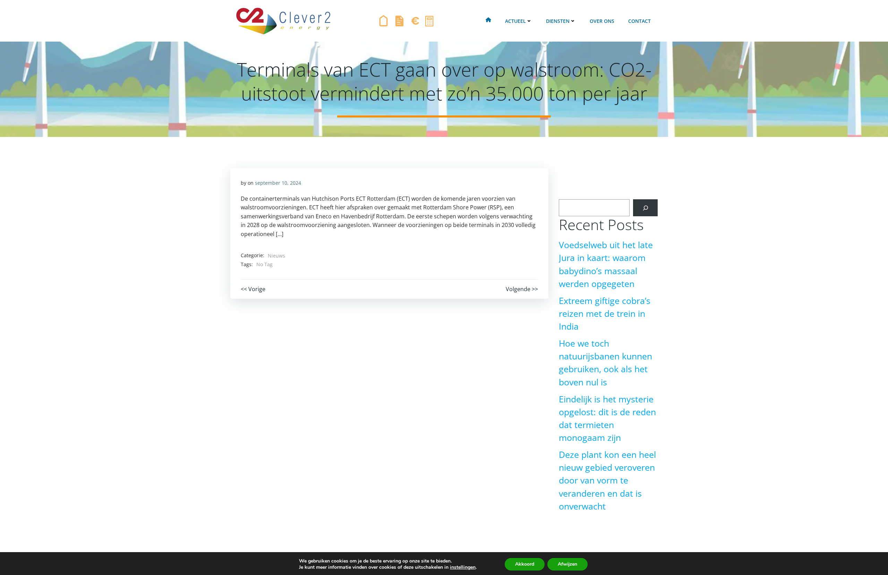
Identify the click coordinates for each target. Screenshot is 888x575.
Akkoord (524, 564)
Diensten (558, 21)
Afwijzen (567, 564)
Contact (639, 21)
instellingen (463, 567)
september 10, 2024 (278, 183)
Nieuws (276, 255)
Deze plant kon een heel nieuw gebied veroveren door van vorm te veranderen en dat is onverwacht (607, 480)
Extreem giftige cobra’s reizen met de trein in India (604, 313)
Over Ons (602, 21)
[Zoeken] (645, 207)
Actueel (515, 21)
